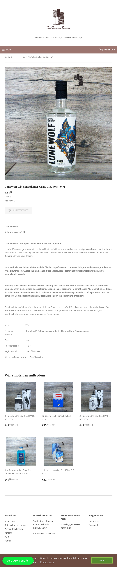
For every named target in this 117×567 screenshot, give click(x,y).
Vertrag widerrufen (18, 560)
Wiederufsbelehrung (14, 529)
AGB (7, 537)
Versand (8, 533)
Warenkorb (109, 49)
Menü (8, 49)
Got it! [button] (102, 560)
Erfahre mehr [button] (47, 562)
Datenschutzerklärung (15, 525)
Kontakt (8, 541)
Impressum (10, 521)
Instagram (94, 521)
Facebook (93, 525)
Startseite (9, 57)
